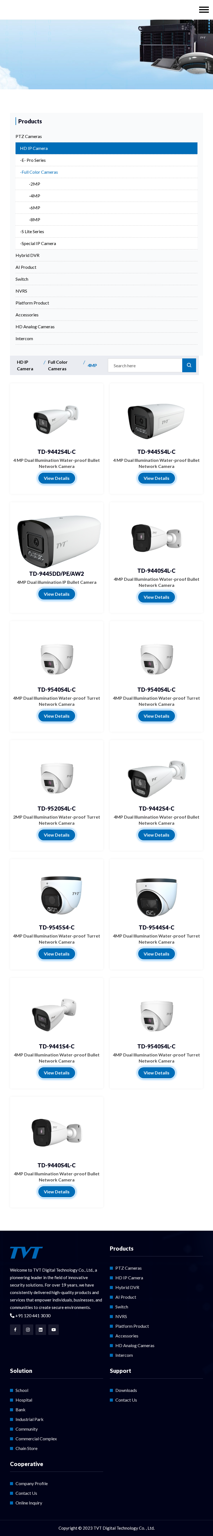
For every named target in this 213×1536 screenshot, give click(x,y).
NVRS (21, 290)
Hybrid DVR (27, 255)
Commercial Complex (36, 1438)
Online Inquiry (29, 1502)
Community (27, 1428)
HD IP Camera (34, 148)
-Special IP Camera (38, 243)
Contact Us (126, 1399)
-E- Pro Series (33, 160)
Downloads (126, 1390)
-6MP (34, 207)
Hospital (24, 1399)
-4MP (34, 195)
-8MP (34, 219)
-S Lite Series (32, 231)
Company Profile (32, 1483)
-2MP (34, 183)
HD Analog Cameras (35, 326)
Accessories (27, 314)
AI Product (26, 267)
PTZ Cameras (29, 136)
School (22, 1390)
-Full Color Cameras (39, 172)
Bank (21, 1409)
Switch (22, 279)
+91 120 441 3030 (32, 1315)
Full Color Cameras (58, 365)
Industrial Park (30, 1419)
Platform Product (32, 302)
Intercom (24, 338)
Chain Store (26, 1448)
